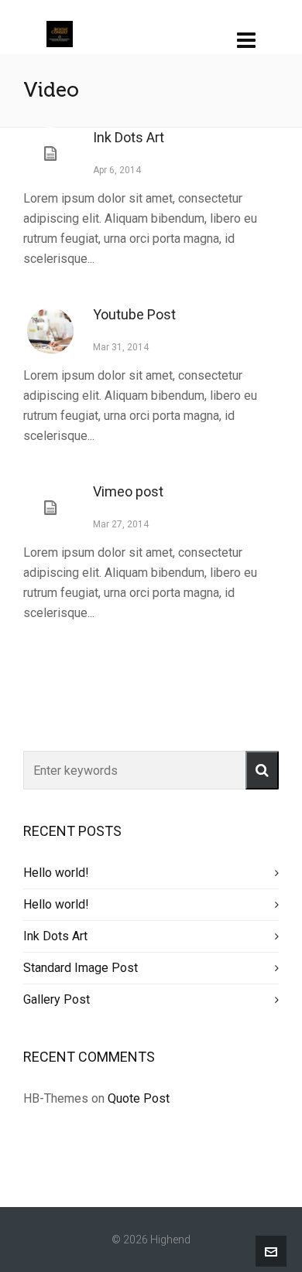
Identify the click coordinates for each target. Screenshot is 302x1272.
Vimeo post (128, 491)
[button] (262, 770)
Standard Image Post (80, 967)
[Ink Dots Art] (50, 154)
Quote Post (139, 1098)
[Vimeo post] (50, 508)
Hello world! (56, 872)
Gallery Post (56, 999)
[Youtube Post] (50, 331)
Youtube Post (134, 314)
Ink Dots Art (128, 137)
